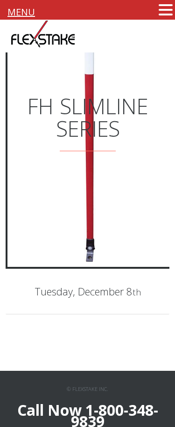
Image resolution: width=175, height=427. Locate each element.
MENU (21, 12)
